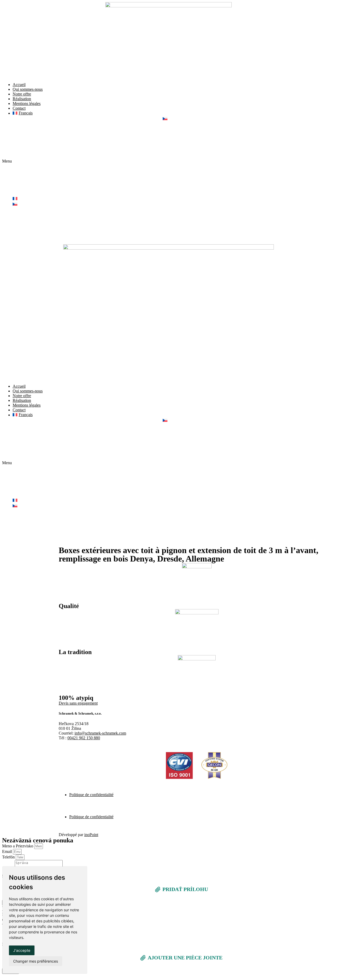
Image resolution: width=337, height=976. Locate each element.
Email (7, 851)
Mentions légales (27, 103)
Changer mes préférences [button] (35, 961)
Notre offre (22, 94)
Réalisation (22, 99)
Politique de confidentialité (91, 794)
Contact (19, 108)
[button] (168, 161)
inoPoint (91, 834)
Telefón (9, 857)
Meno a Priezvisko (18, 846)
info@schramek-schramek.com (100, 733)
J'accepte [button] (21, 950)
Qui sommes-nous (28, 89)
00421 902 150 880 (83, 738)
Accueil (19, 84)
